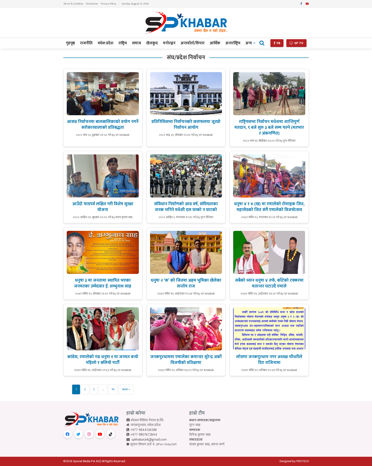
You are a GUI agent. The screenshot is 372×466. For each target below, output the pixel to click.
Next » (126, 389)
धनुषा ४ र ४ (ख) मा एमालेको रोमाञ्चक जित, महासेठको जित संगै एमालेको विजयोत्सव (269, 206)
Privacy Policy (108, 4)
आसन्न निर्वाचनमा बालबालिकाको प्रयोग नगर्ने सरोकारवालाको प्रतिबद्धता (102, 124)
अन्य (248, 43)
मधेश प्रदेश (105, 43)
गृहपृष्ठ (70, 43)
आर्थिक (215, 43)
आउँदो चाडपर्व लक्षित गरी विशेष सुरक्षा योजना (102, 206)
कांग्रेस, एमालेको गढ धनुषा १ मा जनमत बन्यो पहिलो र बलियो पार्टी (102, 359)
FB (278, 43)
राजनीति (86, 43)
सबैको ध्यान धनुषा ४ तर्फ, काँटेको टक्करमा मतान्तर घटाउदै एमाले (269, 283)
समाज (136, 43)
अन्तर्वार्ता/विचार (193, 43)
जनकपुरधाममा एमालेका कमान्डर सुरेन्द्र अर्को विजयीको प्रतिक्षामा (186, 359)
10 (113, 389)
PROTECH (302, 461)
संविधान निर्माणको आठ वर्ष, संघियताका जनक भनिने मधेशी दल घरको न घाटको (186, 206)
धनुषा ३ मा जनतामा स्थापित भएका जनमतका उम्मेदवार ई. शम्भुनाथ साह (102, 283)
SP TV (298, 43)
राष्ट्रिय (122, 43)
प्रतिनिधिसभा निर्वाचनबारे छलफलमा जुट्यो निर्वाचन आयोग (186, 124)
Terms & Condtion (73, 4)
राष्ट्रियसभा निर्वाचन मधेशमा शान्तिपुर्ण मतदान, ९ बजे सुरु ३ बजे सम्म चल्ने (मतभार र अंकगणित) (269, 127)
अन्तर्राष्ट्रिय (232, 43)
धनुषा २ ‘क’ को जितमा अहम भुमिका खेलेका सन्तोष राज (186, 283)
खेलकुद (152, 43)
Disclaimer (92, 4)
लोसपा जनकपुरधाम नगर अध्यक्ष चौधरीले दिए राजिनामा (269, 359)
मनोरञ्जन (169, 43)
